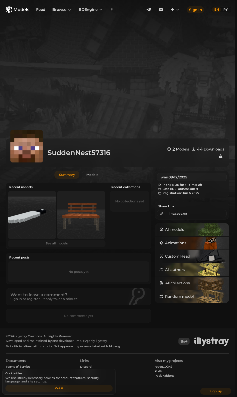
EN (216, 9)
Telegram (87, 371)
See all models (57, 243)
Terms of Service (18, 366)
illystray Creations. (29, 336)
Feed (40, 9)
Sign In (195, 9)
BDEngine (88, 9)
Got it (59, 388)
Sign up (215, 391)
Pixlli (158, 371)
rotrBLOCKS (163, 366)
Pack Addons (164, 375)
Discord (85, 366)
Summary (67, 175)
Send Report (89, 375)
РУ (225, 9)
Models (92, 175)
